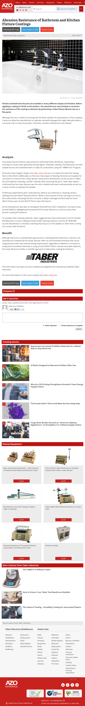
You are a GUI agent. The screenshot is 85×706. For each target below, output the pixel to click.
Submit (79, 329)
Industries (55, 649)
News (39, 635)
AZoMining (9, 649)
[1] (15, 353)
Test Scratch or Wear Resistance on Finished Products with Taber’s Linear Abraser (61, 469)
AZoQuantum (25, 638)
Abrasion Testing (51, 545)
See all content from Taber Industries (16, 623)
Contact (68, 646)
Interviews (55, 638)
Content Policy (71, 665)
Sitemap (69, 662)
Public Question (51, 325)
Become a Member (73, 641)
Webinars (55, 635)
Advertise (69, 649)
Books (39, 646)
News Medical (25, 643)
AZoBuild (8, 646)
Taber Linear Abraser (42, 173)
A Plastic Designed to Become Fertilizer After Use (53, 365)
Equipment (41, 643)
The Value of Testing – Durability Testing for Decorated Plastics (52, 607)
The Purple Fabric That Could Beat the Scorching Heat (55, 403)
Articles (40, 638)
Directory (40, 2)
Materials (54, 643)
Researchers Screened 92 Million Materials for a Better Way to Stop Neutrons (56, 347)
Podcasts (54, 655)
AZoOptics (9, 643)
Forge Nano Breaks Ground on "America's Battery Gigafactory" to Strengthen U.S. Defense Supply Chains (56, 423)
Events (39, 655)
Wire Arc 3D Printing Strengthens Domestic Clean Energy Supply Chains (57, 385)
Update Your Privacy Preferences (20, 703)
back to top (73, 679)
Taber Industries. (50, 275)
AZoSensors (24, 635)
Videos (39, 652)
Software (40, 664)
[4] (15, 411)
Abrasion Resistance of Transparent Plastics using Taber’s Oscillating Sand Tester (19, 546)
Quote (21, 481)
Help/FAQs (55, 661)
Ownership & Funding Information (70, 670)
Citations (8, 291)
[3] (15, 391)
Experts (54, 658)
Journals (40, 661)
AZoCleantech (10, 641)
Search (68, 638)
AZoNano (8, 635)
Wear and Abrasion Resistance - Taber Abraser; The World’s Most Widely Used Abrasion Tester (21, 469)
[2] (15, 372)
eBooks (40, 649)
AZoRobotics (9, 638)
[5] (15, 430)
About (68, 635)
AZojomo (54, 652)
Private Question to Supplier (72, 325)
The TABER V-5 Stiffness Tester (37, 569)
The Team (55, 664)
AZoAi (22, 641)
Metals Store (42, 658)
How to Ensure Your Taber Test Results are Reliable (46, 592)
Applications (56, 646)
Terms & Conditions (70, 653)
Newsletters (70, 643)
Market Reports (57, 641)
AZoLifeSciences (26, 646)
